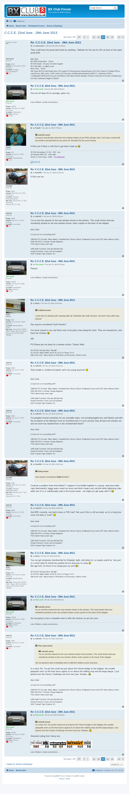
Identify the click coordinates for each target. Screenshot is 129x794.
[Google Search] (115, 8)
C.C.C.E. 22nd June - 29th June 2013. (31, 32)
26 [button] (98, 37)
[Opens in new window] (35, 162)
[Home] (26, 11)
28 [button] (108, 37)
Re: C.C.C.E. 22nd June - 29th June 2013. (56, 42)
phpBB (56, 776)
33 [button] (119, 37)
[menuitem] (9, 21)
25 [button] (94, 37)
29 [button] (112, 37)
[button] (79, 37)
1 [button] (87, 37)
